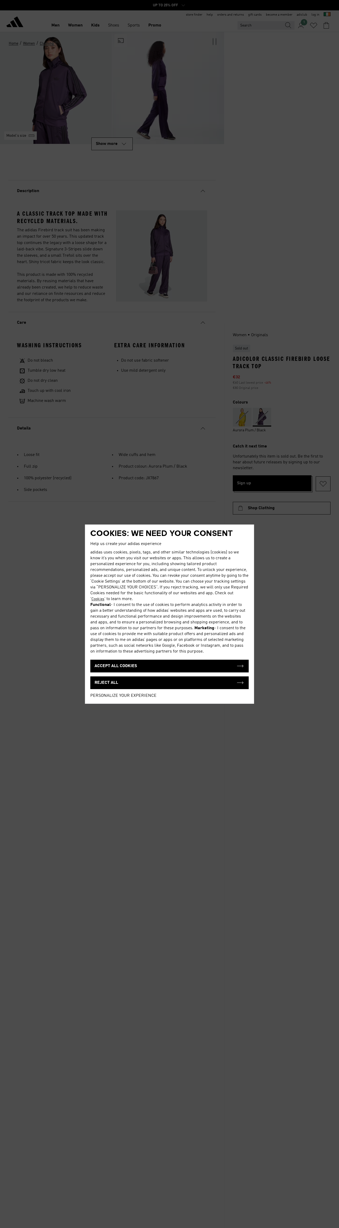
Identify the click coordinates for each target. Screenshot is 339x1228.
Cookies (97, 599)
